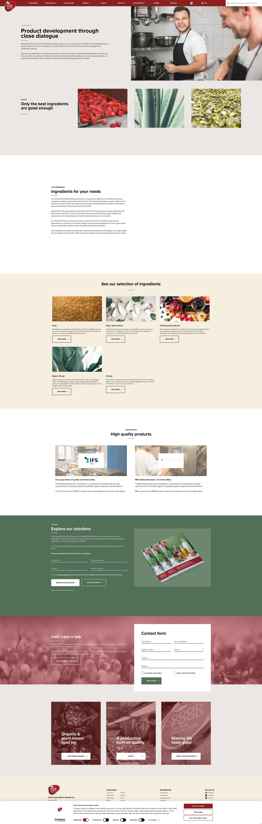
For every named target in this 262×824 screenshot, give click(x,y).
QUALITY (131, 756)
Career (156, 3)
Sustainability (138, 3)
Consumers (33, 3)
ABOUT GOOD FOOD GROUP (186, 756)
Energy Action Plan (165, 798)
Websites (191, 3)
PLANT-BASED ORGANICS (76, 756)
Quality (104, 3)
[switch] (106, 820)
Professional (50, 3)
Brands (86, 3)
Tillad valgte (198, 812)
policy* (159, 673)
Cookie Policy (164, 795)
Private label (69, 3)
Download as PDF (94, 583)
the (151, 673)
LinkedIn (210, 798)
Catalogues (163, 801)
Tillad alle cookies (198, 806)
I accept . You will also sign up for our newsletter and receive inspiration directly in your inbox (89, 575)
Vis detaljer (152, 820)
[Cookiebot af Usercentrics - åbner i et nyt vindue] (60, 820)
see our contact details (66, 661)
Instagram (211, 795)
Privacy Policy (164, 793)
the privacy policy (65, 575)
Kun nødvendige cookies (198, 818)
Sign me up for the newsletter (186, 673)
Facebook (210, 793)
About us (121, 3)
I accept (153, 673)
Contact (173, 3)
